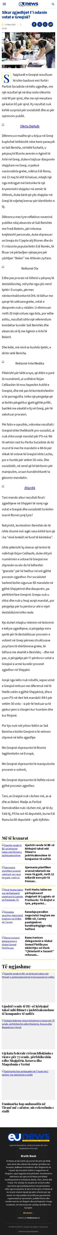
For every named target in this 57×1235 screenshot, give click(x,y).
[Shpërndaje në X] (39, 24)
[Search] (53, 4)
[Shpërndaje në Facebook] (34, 24)
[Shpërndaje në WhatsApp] (45, 24)
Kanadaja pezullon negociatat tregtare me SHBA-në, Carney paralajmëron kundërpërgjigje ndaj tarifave (40, 920)
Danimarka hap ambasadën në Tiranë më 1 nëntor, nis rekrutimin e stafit (28, 1107)
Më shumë (28, 1213)
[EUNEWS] (28, 1137)
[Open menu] (4, 4)
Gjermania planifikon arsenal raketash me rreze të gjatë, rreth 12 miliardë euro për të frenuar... (39, 874)
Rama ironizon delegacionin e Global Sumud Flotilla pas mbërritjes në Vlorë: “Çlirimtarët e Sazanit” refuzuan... (39, 946)
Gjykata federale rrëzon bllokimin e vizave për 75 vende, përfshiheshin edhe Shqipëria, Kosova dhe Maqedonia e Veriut (27, 1058)
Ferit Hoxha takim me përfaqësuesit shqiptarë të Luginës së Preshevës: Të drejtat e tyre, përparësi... (40, 896)
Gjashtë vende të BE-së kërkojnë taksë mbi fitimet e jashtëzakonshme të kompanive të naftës (40, 852)
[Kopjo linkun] (50, 24)
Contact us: (29, 1218)
